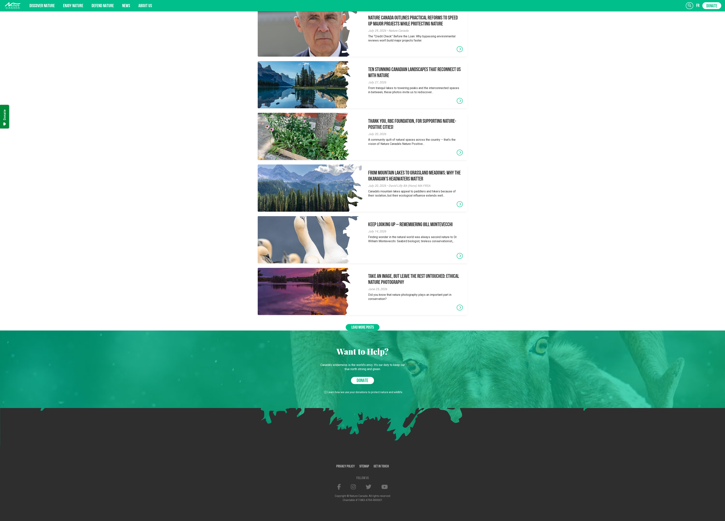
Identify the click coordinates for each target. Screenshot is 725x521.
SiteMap (364, 466)
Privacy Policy (345, 466)
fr (698, 6)
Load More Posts (362, 327)
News (126, 6)
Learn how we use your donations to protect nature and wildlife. (365, 392)
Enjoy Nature (73, 6)
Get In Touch (381, 466)
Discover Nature (42, 6)
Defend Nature (103, 6)
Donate (711, 6)
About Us (145, 6)
